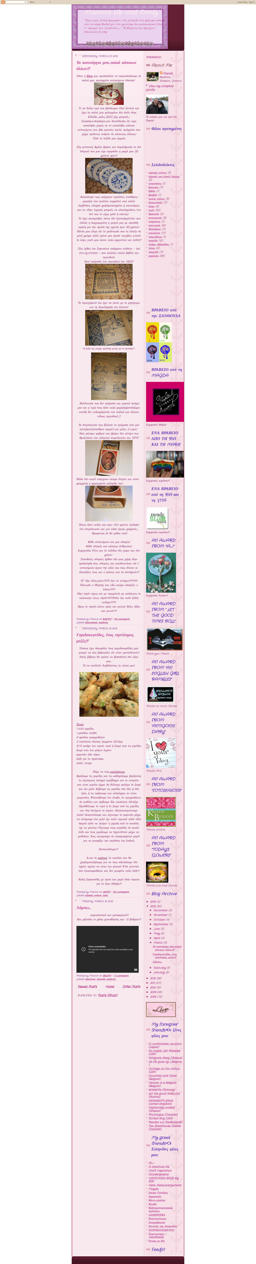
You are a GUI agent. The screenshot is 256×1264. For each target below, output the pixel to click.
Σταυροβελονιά (157, 1222)
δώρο (152, 206)
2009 (153, 992)
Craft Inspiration (160, 1171)
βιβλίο (152, 191)
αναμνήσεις (155, 184)
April (157, 938)
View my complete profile (160, 88)
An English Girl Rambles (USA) (164, 1052)
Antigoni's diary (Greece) (165, 1058)
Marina (168, 73)
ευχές (105, 895)
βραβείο (153, 195)
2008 (153, 997)
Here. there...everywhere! (165, 1185)
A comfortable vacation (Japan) (165, 1045)
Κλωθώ (153, 1204)
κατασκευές (155, 218)
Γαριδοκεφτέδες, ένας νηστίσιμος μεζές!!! (165, 956)
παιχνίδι (153, 241)
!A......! (151, 1163)
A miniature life (159, 1167)
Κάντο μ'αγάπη (157, 1200)
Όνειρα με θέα (157, 1241)
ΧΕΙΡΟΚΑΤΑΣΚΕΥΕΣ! (161, 1230)
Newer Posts (87, 986)
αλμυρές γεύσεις (93, 895)
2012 (153, 978)
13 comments (121, 619)
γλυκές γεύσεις (157, 199)
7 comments (121, 975)
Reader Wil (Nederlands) (165, 1122)
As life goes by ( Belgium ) (165, 1063)
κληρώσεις (154, 222)
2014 (153, 902)
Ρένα (90, 76)
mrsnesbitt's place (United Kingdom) (161, 1102)
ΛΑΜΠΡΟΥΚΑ (157, 1215)
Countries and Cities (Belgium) (162, 1077)
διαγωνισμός (91, 622)
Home (109, 986)
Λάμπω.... (83, 908)
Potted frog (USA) (161, 1118)
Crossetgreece (159, 1174)
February (160, 968)
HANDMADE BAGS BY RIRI (164, 1179)
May (157, 933)
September (161, 924)
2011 (153, 983)
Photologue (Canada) (163, 1115)
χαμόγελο (103, 622)
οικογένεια (90, 979)
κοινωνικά (154, 225)
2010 (153, 988)
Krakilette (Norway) (162, 1090)
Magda (153, 1189)
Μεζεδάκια (155, 229)
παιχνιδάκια (155, 237)
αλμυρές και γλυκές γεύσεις (164, 177)
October (159, 920)
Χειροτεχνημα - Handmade (157, 1235)
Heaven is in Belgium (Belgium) (162, 1084)
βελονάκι (153, 187)
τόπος (152, 248)
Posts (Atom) (107, 995)
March (158, 943)
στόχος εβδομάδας (159, 244)
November (160, 915)
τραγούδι (101, 979)
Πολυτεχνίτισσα (157, 1219)
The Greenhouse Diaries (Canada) (165, 1127)
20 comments (121, 892)
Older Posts (131, 986)
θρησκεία (154, 214)
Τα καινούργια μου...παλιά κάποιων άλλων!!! (167, 948)
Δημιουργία (155, 1196)
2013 (153, 906)
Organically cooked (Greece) (162, 1109)
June (157, 929)
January (159, 972)
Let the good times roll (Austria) (164, 1095)
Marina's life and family (120, 12)
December (161, 910)
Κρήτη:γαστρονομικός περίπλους (161, 1209)
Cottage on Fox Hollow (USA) (164, 1070)
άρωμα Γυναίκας (158, 1193)
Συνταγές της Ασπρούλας (163, 1226)
